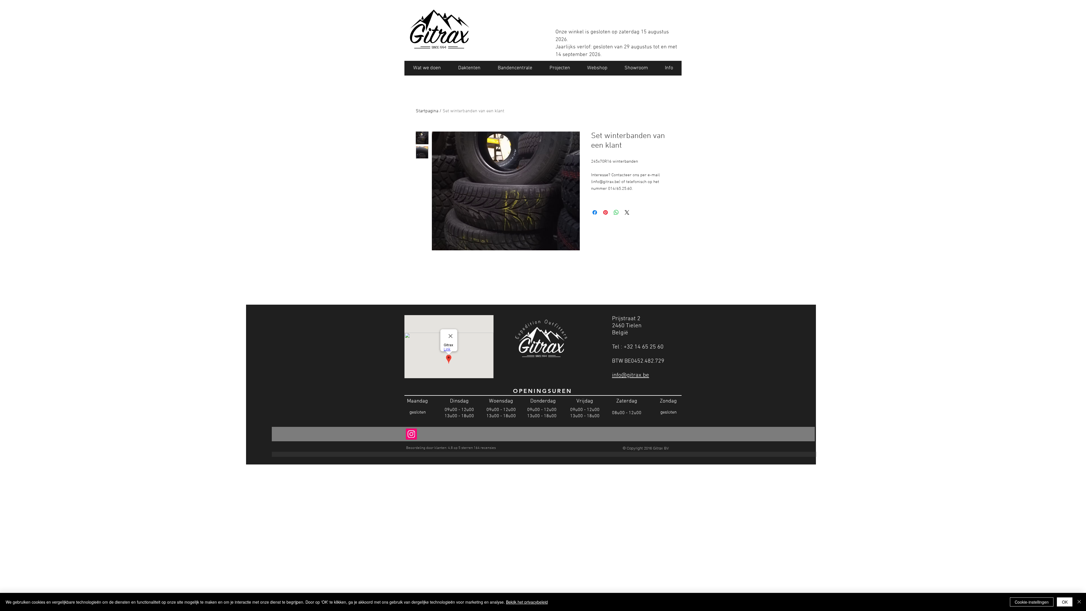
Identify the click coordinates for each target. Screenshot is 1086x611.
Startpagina (427, 111)
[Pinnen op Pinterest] (605, 212)
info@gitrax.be (630, 375)
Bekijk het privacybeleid (527, 602)
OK (1065, 602)
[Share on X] (627, 212)
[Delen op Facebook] (594, 212)
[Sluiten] (1079, 601)
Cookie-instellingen (1032, 602)
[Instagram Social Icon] (411, 434)
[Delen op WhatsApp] (616, 212)
